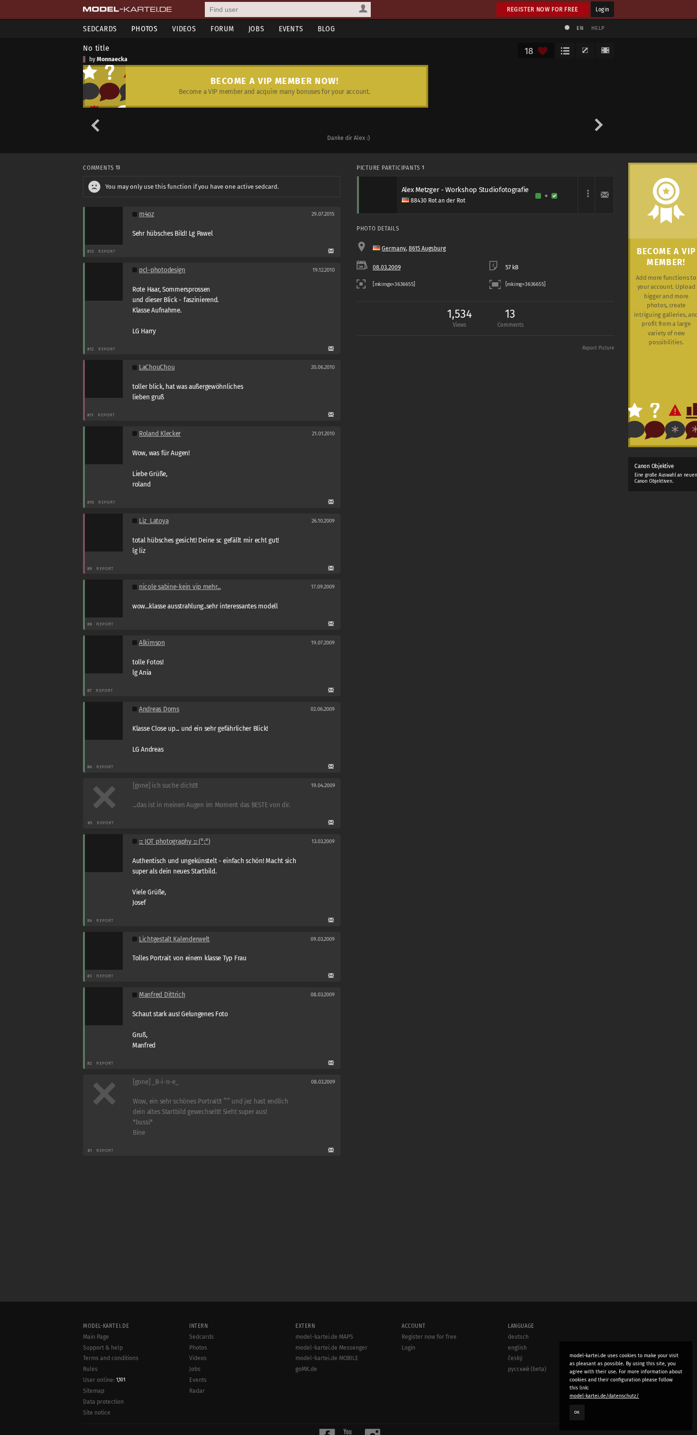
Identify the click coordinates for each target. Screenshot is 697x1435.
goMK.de (306, 1369)
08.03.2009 (387, 267)
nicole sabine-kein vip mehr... (180, 587)
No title (96, 48)
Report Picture (598, 348)
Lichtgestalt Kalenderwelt (174, 939)
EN (580, 28)
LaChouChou (156, 367)
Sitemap (93, 1391)
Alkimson (152, 643)
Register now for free (542, 9)
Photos (144, 28)
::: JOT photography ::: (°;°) (174, 841)
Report (107, 251)
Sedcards (100, 28)
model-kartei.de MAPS (324, 1337)
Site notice (96, 1412)
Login (602, 9)
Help (598, 28)
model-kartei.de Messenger (331, 1347)
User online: (104, 1380)
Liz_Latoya (153, 521)
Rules (90, 1369)
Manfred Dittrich (162, 995)
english (517, 1347)
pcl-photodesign (162, 270)
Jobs (256, 28)
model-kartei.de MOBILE (326, 1358)
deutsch (518, 1337)
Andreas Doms (159, 709)
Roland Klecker (160, 434)
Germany (394, 248)
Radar (197, 1391)
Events (291, 28)
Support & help (103, 1347)
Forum (222, 28)
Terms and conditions (110, 1358)
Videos (184, 28)
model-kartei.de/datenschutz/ (604, 1396)
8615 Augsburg (427, 248)
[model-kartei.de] (127, 9)
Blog (326, 28)
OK (577, 1412)
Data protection (103, 1401)
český (515, 1358)
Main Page (96, 1337)
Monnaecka (112, 59)
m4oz (146, 214)
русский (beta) (527, 1369)
